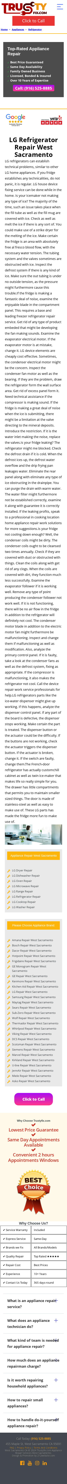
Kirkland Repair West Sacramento (33, 1060)
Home (4, 29)
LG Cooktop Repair (24, 902)
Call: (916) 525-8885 (33, 88)
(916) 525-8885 (41, 1439)
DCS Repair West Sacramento (30, 1039)
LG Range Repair (22, 891)
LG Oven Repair (22, 881)
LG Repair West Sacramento (29, 992)
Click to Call (33, 21)
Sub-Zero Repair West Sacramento (34, 1013)
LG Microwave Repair (25, 886)
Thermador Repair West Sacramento (35, 1023)
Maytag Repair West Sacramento (32, 1002)
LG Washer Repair (23, 907)
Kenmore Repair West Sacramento (34, 981)
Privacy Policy (24, 1447)
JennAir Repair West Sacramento (32, 1070)
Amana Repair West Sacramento (32, 940)
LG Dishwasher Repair (26, 875)
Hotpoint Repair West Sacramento (33, 956)
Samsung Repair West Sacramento (34, 997)
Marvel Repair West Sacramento (32, 1055)
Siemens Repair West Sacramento (33, 1049)
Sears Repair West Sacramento (31, 1007)
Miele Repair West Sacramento (31, 1076)
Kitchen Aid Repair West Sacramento (35, 986)
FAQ (12, 1447)
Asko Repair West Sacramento (31, 1081)
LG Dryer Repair (22, 870)
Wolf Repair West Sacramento (31, 1018)
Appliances (18, 29)
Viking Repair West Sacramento (32, 1034)
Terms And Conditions (45, 1447)
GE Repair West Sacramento (29, 976)
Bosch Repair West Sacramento (32, 945)
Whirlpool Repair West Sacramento (34, 1028)
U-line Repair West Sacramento (31, 1065)
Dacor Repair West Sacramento (32, 950)
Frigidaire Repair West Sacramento (34, 961)
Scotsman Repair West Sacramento (34, 1044)
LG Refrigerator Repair (26, 896)
